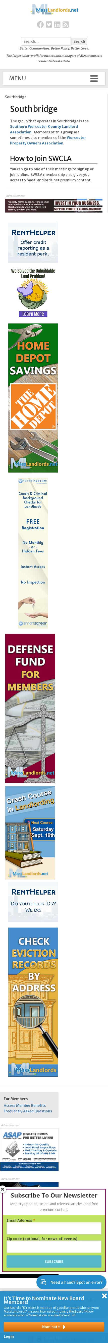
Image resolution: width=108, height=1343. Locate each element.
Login (9, 1336)
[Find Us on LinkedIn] (57, 25)
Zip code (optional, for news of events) (42, 1239)
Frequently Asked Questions (28, 1111)
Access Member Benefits (25, 1105)
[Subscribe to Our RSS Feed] (66, 25)
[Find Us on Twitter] (49, 25)
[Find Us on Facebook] (40, 25)
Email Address (21, 1220)
